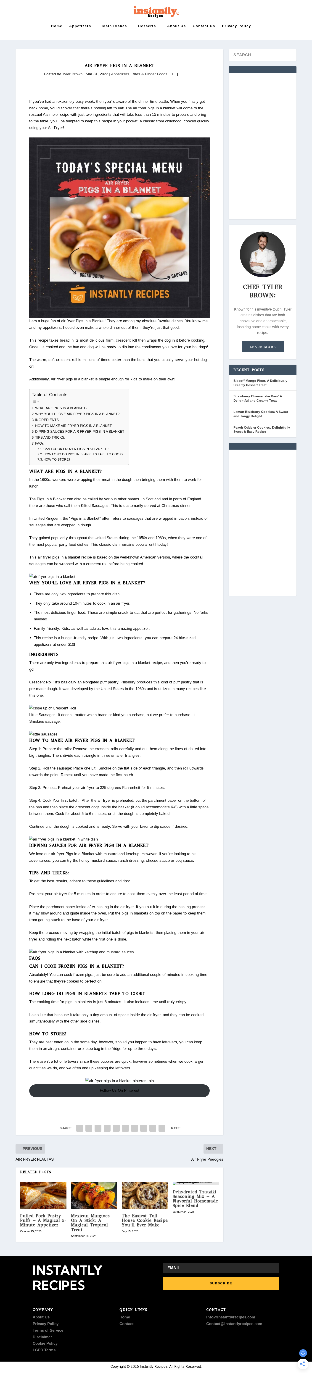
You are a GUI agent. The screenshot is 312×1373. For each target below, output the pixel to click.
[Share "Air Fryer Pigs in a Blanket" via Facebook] (79, 1128)
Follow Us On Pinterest (119, 1090)
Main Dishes (114, 26)
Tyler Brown (72, 74)
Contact (126, 1324)
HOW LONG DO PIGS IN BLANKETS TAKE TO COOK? (83, 454)
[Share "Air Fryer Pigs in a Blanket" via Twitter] (88, 1128)
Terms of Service (48, 1330)
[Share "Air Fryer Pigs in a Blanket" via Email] (152, 1128)
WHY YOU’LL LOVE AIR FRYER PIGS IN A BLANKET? (77, 414)
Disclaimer (42, 1337)
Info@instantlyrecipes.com (230, 1317)
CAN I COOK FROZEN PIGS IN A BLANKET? (75, 449)
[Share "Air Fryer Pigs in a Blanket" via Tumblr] (107, 1128)
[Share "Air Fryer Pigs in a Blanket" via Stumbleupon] (143, 1128)
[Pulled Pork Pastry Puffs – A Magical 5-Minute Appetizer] (43, 1196)
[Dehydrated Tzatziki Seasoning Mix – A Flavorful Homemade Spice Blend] (196, 1183)
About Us (176, 26)
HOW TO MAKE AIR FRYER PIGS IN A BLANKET (73, 426)
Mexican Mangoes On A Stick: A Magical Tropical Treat (90, 1223)
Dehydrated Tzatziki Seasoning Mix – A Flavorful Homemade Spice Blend (195, 1199)
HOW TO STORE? (56, 459)
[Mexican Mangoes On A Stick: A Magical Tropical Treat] (94, 1196)
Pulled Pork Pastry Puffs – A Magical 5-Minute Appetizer (43, 1220)
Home (56, 26)
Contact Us (204, 26)
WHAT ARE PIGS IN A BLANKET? (61, 408)
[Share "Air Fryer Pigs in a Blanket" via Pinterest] (116, 1128)
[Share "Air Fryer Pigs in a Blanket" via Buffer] (134, 1128)
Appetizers (80, 26)
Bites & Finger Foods (149, 74)
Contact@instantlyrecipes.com (234, 1324)
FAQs (39, 443)
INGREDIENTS (47, 420)
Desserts (147, 26)
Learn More (263, 346)
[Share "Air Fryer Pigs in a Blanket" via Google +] (98, 1128)
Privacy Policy (236, 26)
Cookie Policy (45, 1343)
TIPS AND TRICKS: (50, 437)
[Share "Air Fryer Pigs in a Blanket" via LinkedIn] (125, 1128)
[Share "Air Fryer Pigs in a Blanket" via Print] (162, 1128)
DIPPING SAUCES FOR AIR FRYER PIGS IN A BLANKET (79, 431)
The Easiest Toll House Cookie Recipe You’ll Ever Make (145, 1220)
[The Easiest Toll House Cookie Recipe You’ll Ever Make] (145, 1196)
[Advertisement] (262, 146)
